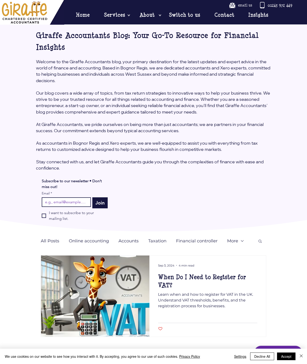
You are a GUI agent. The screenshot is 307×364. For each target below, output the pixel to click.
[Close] (301, 356)
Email (47, 193)
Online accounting (89, 241)
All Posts (50, 241)
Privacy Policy (189, 356)
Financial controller (197, 241)
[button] (260, 241)
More (232, 241)
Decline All (262, 356)
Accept (286, 356)
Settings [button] (240, 356)
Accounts (128, 241)
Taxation (157, 241)
